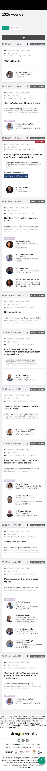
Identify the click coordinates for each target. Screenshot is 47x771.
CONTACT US (25, 744)
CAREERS (16, 744)
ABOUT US (8, 744)
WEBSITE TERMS (20, 747)
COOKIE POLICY (8, 747)
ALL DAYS (5, 28)
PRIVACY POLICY (36, 744)
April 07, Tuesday (15, 28)
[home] (18, 740)
